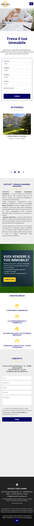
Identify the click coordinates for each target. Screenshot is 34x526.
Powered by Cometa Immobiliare (19, 500)
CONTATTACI (10, 280)
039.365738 (15, 369)
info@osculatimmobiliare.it (17, 371)
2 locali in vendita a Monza (13, 510)
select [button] (29, 63)
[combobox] (16, 63)
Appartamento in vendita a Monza (11, 509)
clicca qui (29, 517)
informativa (7, 412)
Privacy (25, 499)
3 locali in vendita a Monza (13, 512)
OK (17, 521)
